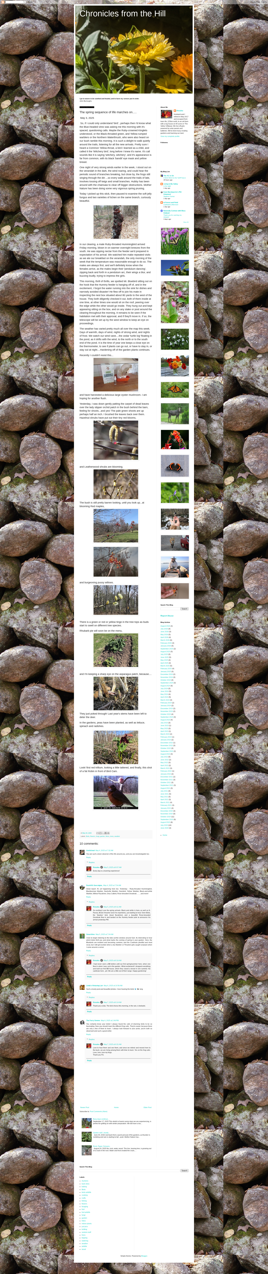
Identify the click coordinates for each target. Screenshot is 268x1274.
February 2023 (166, 737)
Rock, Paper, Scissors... (102, 1146)
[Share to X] (103, 833)
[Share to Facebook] (105, 833)
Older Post (147, 1107)
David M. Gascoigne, (94, 885)
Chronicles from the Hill (123, 13)
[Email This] (97, 833)
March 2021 (165, 802)
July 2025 (164, 654)
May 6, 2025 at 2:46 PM (110, 1020)
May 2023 (164, 728)
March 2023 (165, 734)
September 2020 (167, 819)
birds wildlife (86, 1192)
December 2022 (167, 743)
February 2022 (166, 771)
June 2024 (165, 691)
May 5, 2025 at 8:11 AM (112, 907)
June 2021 (165, 794)
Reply (88, 857)
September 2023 (167, 717)
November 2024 (167, 677)
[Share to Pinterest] (108, 833)
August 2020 (165, 822)
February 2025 (166, 669)
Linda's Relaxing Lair (94, 986)
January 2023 (166, 740)
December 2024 (167, 674)
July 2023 (164, 723)
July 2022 (164, 757)
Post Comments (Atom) (98, 1111)
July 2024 (164, 689)
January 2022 (166, 774)
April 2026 (164, 637)
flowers (92, 836)
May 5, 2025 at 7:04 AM (104, 934)
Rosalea (96, 867)
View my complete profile (170, 136)
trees (112, 836)
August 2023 (165, 720)
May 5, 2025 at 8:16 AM (112, 960)
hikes (107, 836)
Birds (87, 836)
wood (84, 1249)
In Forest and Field (170, 203)
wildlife (84, 1246)
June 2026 (165, 632)
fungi (97, 836)
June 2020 (165, 828)
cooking (85, 1195)
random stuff (86, 1232)
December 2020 (167, 811)
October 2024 (166, 680)
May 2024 (164, 694)
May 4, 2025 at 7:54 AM (112, 885)
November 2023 (167, 711)
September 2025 (167, 649)
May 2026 (164, 635)
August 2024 (165, 686)
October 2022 (166, 748)
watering (85, 1241)
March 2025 (165, 666)
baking (84, 1187)
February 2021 (166, 805)
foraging (85, 1207)
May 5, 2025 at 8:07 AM (112, 867)
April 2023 (164, 731)
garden (102, 836)
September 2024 (167, 683)
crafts (84, 1198)
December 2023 (167, 709)
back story (85, 1184)
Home (116, 1107)
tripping (84, 1238)
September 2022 (167, 751)
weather (117, 836)
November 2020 (167, 814)
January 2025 (166, 672)
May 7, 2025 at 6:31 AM (112, 1044)
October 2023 (166, 714)
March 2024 (165, 700)
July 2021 (164, 791)
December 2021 (167, 777)
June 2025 (165, 657)
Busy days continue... (101, 1119)
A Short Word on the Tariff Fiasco (174, 178)
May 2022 (164, 763)
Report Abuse (167, 616)
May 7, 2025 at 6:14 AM (112, 1002)
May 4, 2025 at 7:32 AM (104, 850)
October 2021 (166, 782)
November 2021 (167, 780)
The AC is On (168, 176)
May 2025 (164, 660)
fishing (84, 1201)
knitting (84, 1229)
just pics (85, 1227)
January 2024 (166, 706)
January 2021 (166, 808)
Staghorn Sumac (169, 196)
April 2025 (164, 663)
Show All (185, 222)
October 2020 (166, 817)
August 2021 (165, 788)
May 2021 (164, 797)
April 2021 (164, 800)
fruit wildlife (86, 1212)
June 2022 (165, 760)
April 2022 (164, 765)
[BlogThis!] (100, 833)
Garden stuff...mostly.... (101, 1133)
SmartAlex (90, 934)
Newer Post (84, 1107)
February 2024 (166, 703)
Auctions (85, 1181)
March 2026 (165, 640)
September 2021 (167, 785)
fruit (83, 1209)
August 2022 (165, 754)
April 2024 (164, 697)
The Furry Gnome (93, 1020)
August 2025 (165, 652)
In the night (167, 186)
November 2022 (167, 746)
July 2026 (164, 629)
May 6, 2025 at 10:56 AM (113, 986)
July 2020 (164, 825)
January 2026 (166, 646)
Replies (92, 862)
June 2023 (165, 726)
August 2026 (165, 626)
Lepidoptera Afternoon (170, 204)
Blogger (144, 1256)
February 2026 (166, 643)
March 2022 (165, 768)
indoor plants (87, 1224)
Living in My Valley (170, 184)
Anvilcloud (90, 850)
